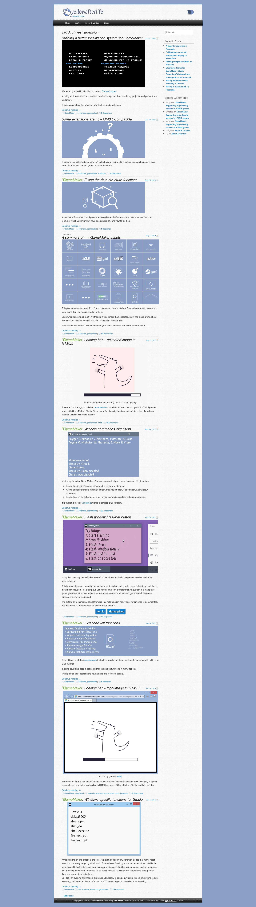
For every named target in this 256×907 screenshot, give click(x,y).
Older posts (68, 895)
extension (82, 113)
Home (67, 22)
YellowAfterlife (82, 12)
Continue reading (71, 109)
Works (78, 22)
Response (106, 228)
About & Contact (92, 22)
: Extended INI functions (91, 622)
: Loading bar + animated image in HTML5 (98, 341)
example (91, 793)
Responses (106, 113)
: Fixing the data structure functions (100, 179)
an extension (101, 407)
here (119, 776)
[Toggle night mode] (190, 12)
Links (106, 22)
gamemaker (92, 113)
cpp (80, 889)
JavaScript (79, 793)
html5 (100, 422)
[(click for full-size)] (103, 86)
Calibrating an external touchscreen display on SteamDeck (176, 55)
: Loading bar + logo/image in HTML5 (101, 687)
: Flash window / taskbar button (97, 516)
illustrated (102, 173)
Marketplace (116, 611)
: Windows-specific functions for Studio (103, 799)
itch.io (100, 611)
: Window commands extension (97, 428)
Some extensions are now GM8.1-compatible (97, 119)
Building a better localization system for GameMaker (102, 37)
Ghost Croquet (109, 91)
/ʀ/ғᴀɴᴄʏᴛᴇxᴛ (78, 16)
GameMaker (69, 113)
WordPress (118, 900)
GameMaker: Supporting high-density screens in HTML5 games (177, 105)
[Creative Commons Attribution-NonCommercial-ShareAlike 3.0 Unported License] (171, 901)
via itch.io (86, 502)
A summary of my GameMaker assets (91, 237)
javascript (124, 793)
